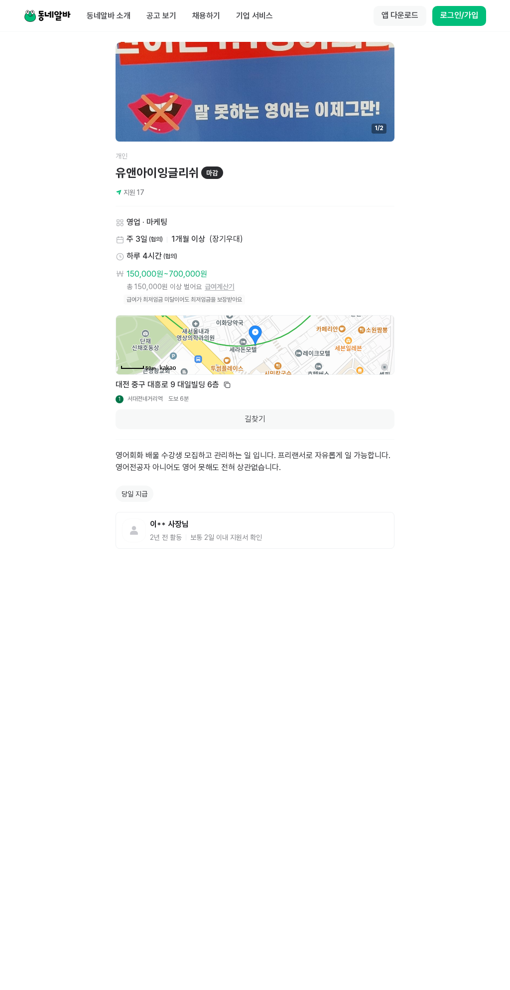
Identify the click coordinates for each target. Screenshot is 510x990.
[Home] (47, 16)
